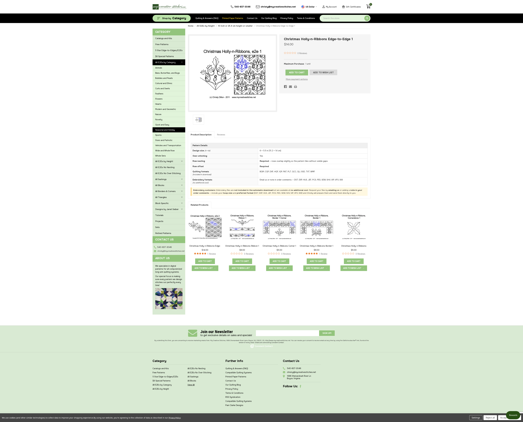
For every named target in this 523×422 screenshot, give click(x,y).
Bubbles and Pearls (164, 78)
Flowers (158, 99)
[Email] (290, 87)
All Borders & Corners (165, 191)
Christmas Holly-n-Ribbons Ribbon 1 (242, 246)
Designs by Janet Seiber (167, 209)
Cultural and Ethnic (163, 83)
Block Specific (162, 203)
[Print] (295, 87)
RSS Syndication (232, 397)
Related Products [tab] (199, 205)
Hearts (158, 104)
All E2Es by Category (165, 62)
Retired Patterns (163, 233)
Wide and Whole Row (165, 150)
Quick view (205, 226)
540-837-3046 (164, 247)
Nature (158, 114)
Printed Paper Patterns (232, 18)
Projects (159, 221)
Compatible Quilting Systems (238, 372)
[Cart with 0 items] (368, 8)
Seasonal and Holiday (165, 130)
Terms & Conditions (306, 18)
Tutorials (159, 215)
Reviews (221, 134)
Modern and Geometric (165, 109)
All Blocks (159, 185)
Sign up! (327, 333)
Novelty (158, 119)
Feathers (159, 93)
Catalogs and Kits (163, 38)
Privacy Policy (286, 18)
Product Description (201, 134)
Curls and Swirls (162, 88)
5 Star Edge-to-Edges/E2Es (169, 50)
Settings (476, 417)
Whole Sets (160, 156)
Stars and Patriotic (163, 140)
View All (191, 385)
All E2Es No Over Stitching (168, 173)
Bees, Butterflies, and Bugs (167, 73)
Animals (158, 68)
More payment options (297, 79)
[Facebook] (285, 87)
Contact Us (252, 18)
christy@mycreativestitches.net (171, 251)
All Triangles (161, 197)
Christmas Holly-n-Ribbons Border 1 (316, 246)
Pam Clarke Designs (234, 405)
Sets (157, 227)
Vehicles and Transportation (168, 145)
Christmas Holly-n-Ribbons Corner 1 (279, 246)
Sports (158, 135)
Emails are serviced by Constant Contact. (269, 342)
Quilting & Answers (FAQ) (206, 18)
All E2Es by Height (164, 161)
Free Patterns (161, 44)
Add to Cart (205, 261)
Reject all (490, 417)
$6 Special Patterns (164, 56)
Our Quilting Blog (269, 18)
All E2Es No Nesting (164, 167)
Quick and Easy (162, 125)
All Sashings (161, 179)
